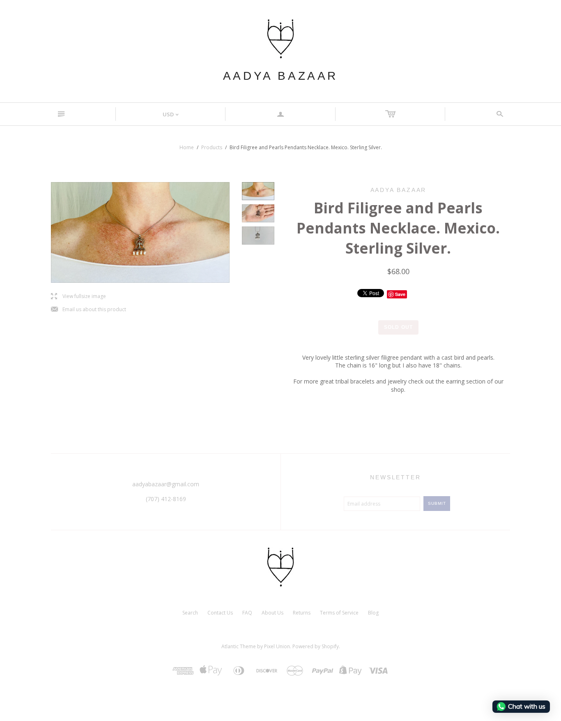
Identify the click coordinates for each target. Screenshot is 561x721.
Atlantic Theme (238, 646)
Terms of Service (339, 612)
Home (186, 147)
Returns (301, 612)
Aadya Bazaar (280, 75)
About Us (272, 612)
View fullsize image (78, 296)
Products (211, 147)
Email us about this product (88, 309)
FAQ (247, 612)
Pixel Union (277, 646)
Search (190, 612)
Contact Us (220, 612)
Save (400, 294)
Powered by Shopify (315, 646)
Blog (373, 612)
